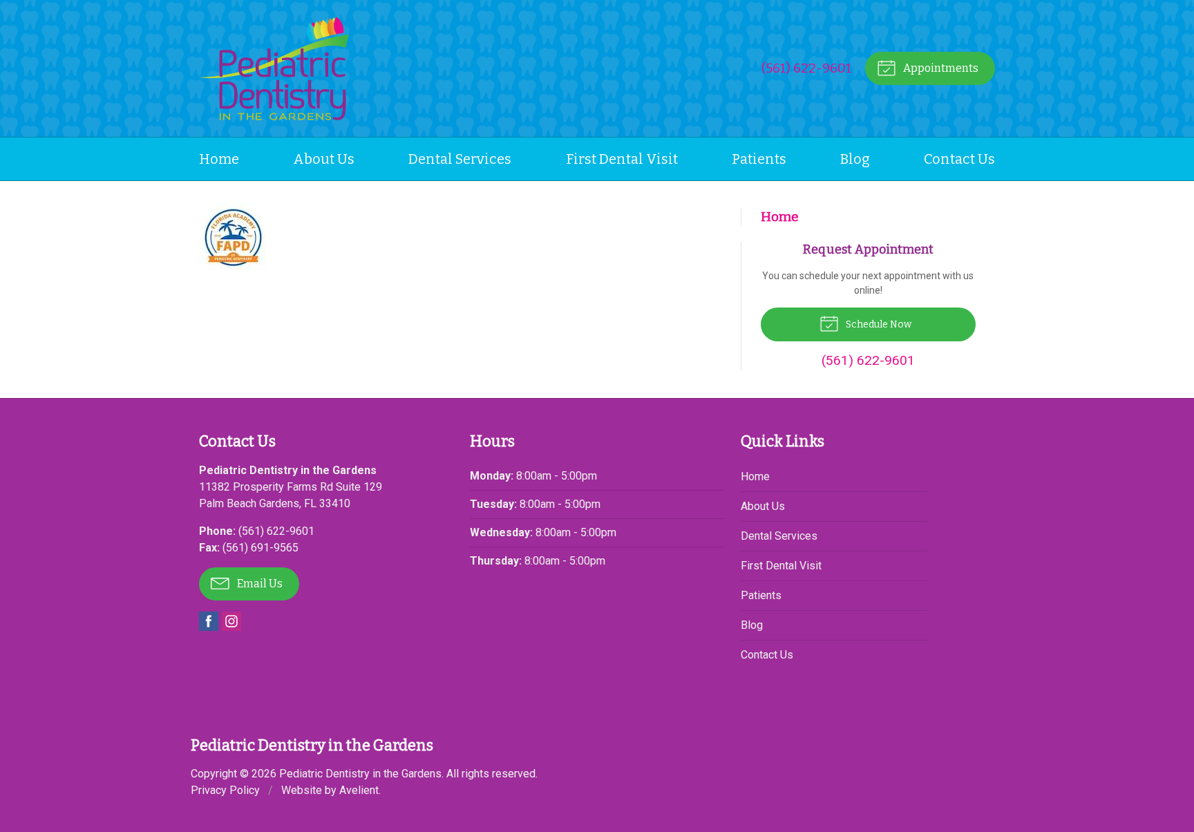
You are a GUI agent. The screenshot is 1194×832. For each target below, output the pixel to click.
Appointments (939, 68)
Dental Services (459, 159)
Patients (759, 159)
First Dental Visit (622, 159)
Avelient (359, 790)
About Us (323, 159)
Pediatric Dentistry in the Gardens (360, 773)
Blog (855, 159)
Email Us (259, 583)
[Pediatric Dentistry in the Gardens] (274, 68)
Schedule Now (877, 324)
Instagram (231, 621)
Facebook (208, 621)
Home (219, 159)
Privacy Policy (225, 790)
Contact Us (959, 159)
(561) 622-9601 (806, 68)
